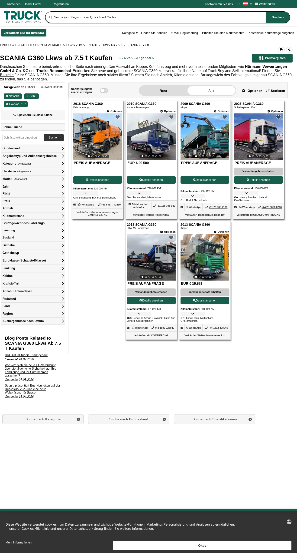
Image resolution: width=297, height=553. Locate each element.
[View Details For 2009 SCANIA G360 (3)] (205, 136)
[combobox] (171, 17)
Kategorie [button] (128, 33)
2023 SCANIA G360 (249, 104)
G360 (32, 96)
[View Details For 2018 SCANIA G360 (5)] (151, 257)
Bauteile (7, 75)
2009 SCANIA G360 (195, 104)
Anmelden (13, 4)
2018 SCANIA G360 (88, 104)
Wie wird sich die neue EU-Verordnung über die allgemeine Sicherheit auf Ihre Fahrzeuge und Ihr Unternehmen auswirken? (30, 370)
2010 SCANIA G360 (141, 104)
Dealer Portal (32, 4)
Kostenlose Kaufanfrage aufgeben (271, 33)
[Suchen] (50, 17)
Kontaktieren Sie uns (219, 4)
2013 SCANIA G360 (195, 224)
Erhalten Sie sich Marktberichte (223, 33)
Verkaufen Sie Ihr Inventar (24, 33)
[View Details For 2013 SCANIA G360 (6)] (205, 257)
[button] (250, 90)
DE (239, 4)
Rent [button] (163, 91)
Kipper (141, 67)
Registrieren (61, 4)
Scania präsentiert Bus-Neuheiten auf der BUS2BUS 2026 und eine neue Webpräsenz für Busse (32, 389)
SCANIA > (134, 45)
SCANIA (14, 96)
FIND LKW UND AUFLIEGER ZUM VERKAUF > (33, 45)
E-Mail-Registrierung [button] (184, 33)
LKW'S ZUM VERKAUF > (83, 45)
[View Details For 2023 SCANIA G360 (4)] (258, 136)
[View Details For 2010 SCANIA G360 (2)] (151, 136)
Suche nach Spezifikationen (215, 419)
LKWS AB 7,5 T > (113, 45)
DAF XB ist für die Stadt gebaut (26, 355)
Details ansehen (99, 180)
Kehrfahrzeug (160, 67)
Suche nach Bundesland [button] (128, 419)
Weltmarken (267, 4)
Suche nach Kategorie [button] (43, 419)
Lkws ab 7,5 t (17, 104)
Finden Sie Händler (154, 33)
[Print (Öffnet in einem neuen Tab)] (281, 50)
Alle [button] (211, 91)
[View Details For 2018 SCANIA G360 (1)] (97, 136)
